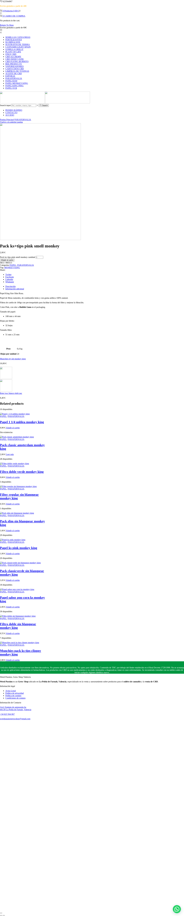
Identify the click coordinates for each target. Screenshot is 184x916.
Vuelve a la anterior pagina (11, 122)
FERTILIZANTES (13, 39)
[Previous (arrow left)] (1, 915)
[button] (177, 909)
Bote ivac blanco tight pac (11, 393)
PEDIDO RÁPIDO (13, 110)
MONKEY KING (12, 267)
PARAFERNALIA (13, 78)
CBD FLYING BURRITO (17, 61)
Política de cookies (13, 695)
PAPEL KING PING (14, 86)
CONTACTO (11, 112)
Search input (5, 105)
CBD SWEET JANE (14, 59)
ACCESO (9, 115)
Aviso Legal (10, 691)
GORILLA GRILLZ (14, 49)
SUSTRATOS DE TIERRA (17, 44)
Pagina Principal (7, 119)
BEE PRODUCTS (13, 64)
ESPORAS (10, 76)
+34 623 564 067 (7, 714)
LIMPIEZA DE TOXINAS (17, 71)
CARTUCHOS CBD (14, 69)
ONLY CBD (10, 54)
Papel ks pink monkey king (18, 548)
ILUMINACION (12, 42)
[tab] (10, 286)
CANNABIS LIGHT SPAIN (18, 47)
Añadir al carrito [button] (13, 428)
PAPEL (13, 265)
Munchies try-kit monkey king (13, 359)
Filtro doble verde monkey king (22, 471)
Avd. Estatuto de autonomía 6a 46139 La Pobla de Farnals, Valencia (15, 708)
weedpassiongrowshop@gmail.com (15, 719)
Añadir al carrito (7, 260)
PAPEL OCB (11, 88)
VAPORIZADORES (14, 66)
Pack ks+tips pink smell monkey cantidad (17, 257)
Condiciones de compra (15, 698)
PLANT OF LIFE (13, 52)
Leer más (10, 454)
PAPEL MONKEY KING (16, 83)
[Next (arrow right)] (4, 915)
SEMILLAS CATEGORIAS (17, 37)
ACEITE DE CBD (13, 73)
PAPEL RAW (11, 81)
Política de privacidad (14, 693)
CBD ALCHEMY (13, 56)
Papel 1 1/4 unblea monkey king (22, 422)
